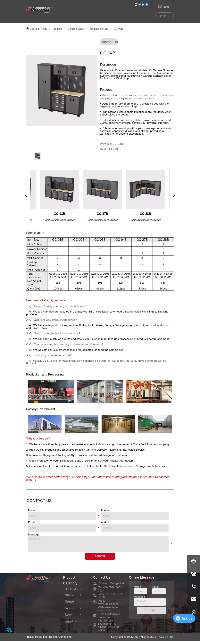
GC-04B (118, 28)
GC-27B (113, 149)
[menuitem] (106, 17)
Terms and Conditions (58, 636)
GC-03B (117, 143)
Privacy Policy (33, 636)
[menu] (106, 17)
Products (57, 28)
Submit (100, 556)
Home (43, 28)
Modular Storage (99, 28)
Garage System (76, 28)
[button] (106, 17)
